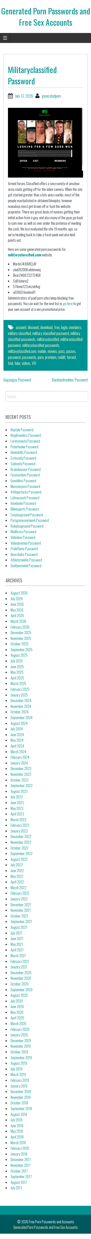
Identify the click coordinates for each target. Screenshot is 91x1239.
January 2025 (19, 695)
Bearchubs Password (24, 554)
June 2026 (17, 604)
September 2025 (21, 649)
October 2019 (19, 1052)
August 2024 (19, 723)
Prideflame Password (24, 548)
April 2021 (17, 949)
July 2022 (17, 864)
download (46, 327)
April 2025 (17, 678)
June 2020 (17, 1006)
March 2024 (18, 751)
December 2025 (21, 632)
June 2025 (17, 666)
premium (50, 357)
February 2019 (20, 1080)
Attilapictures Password (26, 492)
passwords (29, 357)
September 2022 (21, 853)
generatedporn (51, 96)
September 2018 (21, 1108)
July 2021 (16, 933)
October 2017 (19, 1171)
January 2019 (19, 1086)
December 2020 (21, 972)
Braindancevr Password (26, 469)
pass (62, 351)
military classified (19, 333)
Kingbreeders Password (26, 435)
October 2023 (19, 780)
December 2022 (21, 836)
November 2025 (21, 638)
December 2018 (21, 1091)
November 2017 (20, 1165)
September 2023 (21, 785)
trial (10, 363)
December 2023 (21, 768)
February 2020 (20, 1029)
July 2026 (17, 598)
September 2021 (21, 921)
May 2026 (17, 610)
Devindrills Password (24, 452)
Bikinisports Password (25, 509)
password (14, 357)
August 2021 (19, 927)
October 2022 (19, 848)
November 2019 (21, 1046)
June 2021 (17, 938)
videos (26, 363)
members (75, 327)
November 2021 (21, 910)
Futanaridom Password (25, 475)
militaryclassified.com (24, 254)
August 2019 (19, 1063)
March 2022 (18, 887)
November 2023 (21, 774)
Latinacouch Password (25, 497)
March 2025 (18, 683)
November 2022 (21, 842)
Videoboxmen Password (26, 543)
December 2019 (21, 1040)
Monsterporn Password (25, 486)
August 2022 (19, 859)
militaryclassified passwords (40, 345)
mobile (42, 351)
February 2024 (20, 757)
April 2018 (17, 1137)
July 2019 (16, 1069)
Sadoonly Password (23, 463)
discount (33, 327)
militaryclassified (48, 339)
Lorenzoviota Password (25, 441)
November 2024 (21, 706)
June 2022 (17, 870)
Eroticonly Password (23, 458)
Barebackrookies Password (70, 380)
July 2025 (17, 661)
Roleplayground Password (27, 526)
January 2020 (19, 1035)
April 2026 (17, 615)
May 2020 (17, 1012)
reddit (61, 357)
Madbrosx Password (23, 531)
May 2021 (17, 944)
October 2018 (19, 1102)
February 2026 (20, 627)
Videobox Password (23, 537)
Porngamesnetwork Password (30, 520)
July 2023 (17, 797)
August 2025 (19, 655)
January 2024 (19, 763)
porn (41, 357)
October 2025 (19, 644)
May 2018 (17, 1131)
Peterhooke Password (24, 446)
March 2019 (18, 1074)
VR (34, 363)
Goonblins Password (23, 480)
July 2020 (17, 1001)
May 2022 (17, 876)
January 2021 (19, 967)
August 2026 (19, 593)
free (57, 327)
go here (68, 303)
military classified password (50, 333)
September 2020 (21, 989)
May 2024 (17, 740)
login (64, 327)
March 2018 (18, 1142)
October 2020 (19, 984)
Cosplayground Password (27, 514)
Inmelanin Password (23, 503)
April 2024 (17, 746)
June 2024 (17, 734)
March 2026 (18, 621)
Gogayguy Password (17, 380)
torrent (71, 357)
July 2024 (17, 729)
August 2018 (19, 1114)
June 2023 (17, 802)
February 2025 (20, 689)
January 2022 (19, 899)
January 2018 (19, 1154)
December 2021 (21, 904)
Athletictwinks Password (26, 560)
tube (17, 363)
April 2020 (17, 1017)
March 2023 (18, 819)
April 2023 (17, 814)
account (21, 327)
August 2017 (19, 1182)
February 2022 (20, 893)
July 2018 (16, 1120)
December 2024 (21, 700)
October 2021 (19, 916)
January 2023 (19, 831)
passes (71, 351)
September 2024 (21, 717)
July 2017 (16, 1188)
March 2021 (18, 955)
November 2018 (21, 1097)
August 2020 (19, 995)
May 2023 (17, 808)
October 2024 (19, 711)
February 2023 (20, 825)
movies (52, 351)
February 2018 (20, 1148)
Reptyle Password (22, 429)
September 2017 (21, 1176)
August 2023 (19, 791)
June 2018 (17, 1125)
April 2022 (17, 882)
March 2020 (18, 1023)
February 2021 (20, 961)
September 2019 (21, 1057)
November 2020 (21, 978)
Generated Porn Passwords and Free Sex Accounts (45, 16)
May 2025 (17, 672)
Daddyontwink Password (26, 565)
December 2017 (21, 1159)
